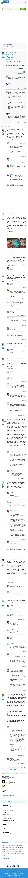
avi (15, 853)
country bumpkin (5, 131)
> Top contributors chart (8, 795)
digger (9, 76)
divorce (4, 853)
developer (4, 845)
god (10, 847)
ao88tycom (5, 805)
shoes (4, 851)
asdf (3, 847)
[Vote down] (11, 72)
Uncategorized (9, 44)
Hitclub (4, 816)
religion (7, 847)
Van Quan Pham (6, 813)
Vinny (3, 360)
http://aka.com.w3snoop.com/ (16, 536)
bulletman (4, 562)
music (10, 849)
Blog (19, 875)
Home (3, 44)
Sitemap (15, 875)
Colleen (9, 113)
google (17, 849)
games (9, 845)
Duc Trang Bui (6, 832)
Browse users (6, 871)
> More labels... (5, 858)
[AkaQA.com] (5, 2)
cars (13, 849)
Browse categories (13, 871)
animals (13, 845)
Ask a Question (23, 9)
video (20, 849)
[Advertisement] (14, 29)
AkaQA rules (7, 873)
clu (2, 484)
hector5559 (12, 174)
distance (12, 853)
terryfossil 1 (4, 421)
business (16, 851)
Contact (21, 873)
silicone (21, 847)
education (11, 851)
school (4, 855)
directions (17, 847)
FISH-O (9, 91)
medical (22, 853)
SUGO (4, 828)
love (13, 847)
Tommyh (11, 290)
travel (4, 849)
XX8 (4, 809)
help (7, 849)
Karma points (16, 873)
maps (7, 851)
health (17, 845)
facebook (20, 845)
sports (18, 853)
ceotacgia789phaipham (8, 820)
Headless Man (4, 345)
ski (22, 851)
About (12, 873)
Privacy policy (10, 875)
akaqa (8, 853)
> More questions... (6, 836)
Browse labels (20, 871)
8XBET (4, 824)
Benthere (11, 377)
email (20, 851)
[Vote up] (7, 72)
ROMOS (3, 54)
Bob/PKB (11, 585)
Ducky (11, 669)
